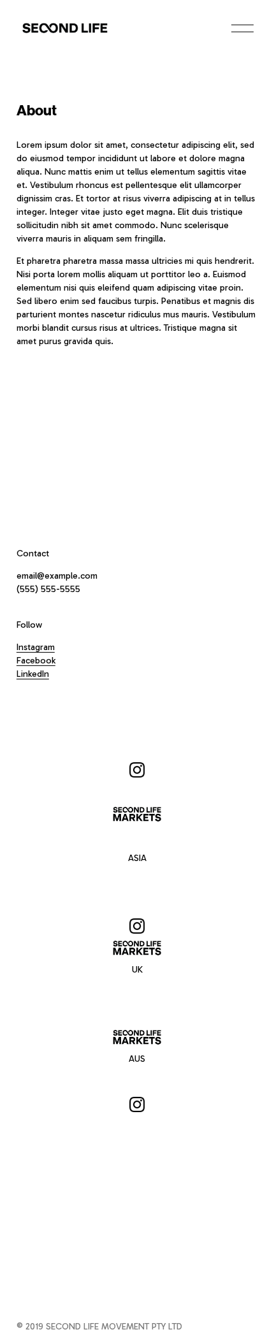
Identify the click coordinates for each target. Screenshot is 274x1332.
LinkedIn (33, 674)
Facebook (36, 660)
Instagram (36, 647)
